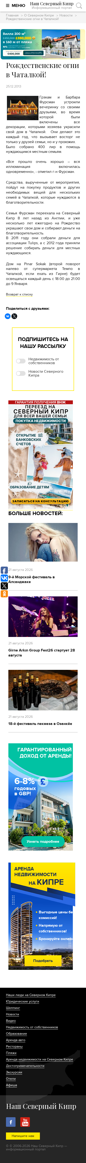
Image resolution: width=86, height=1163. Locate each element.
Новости (66, 15)
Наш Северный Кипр (52, 5)
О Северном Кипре (39, 15)
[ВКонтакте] (8, 316)
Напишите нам (23, 1136)
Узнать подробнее (43, 841)
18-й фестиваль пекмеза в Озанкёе (40, 723)
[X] (14, 316)
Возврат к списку (19, 294)
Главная (12, 15)
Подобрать (43, 960)
